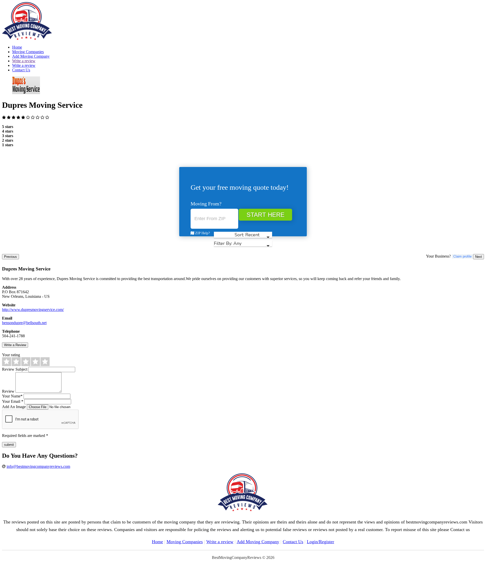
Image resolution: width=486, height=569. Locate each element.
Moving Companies (28, 52)
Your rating (11, 355)
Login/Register (320, 541)
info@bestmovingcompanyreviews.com (38, 466)
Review (8, 391)
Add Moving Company (31, 56)
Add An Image (14, 407)
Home (17, 47)
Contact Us (21, 70)
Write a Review (15, 345)
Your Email (12, 401)
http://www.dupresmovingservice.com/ (33, 309)
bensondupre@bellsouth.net (24, 323)
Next (478, 257)
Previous (10, 257)
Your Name (12, 396)
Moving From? (206, 203)
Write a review (23, 61)
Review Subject (14, 369)
